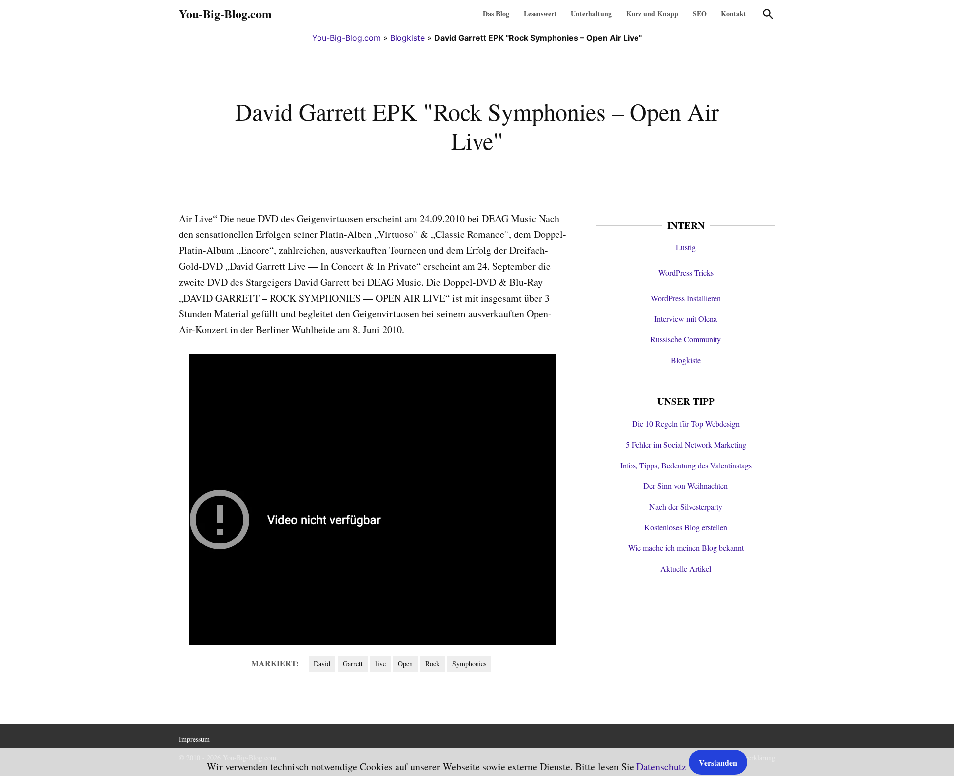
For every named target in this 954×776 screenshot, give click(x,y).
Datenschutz (661, 766)
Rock (432, 663)
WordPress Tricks (686, 272)
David (322, 663)
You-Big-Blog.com (225, 13)
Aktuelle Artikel (685, 568)
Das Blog (496, 13)
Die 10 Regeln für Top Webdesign (686, 423)
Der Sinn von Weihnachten (685, 485)
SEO (700, 13)
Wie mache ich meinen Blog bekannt (686, 548)
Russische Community (685, 339)
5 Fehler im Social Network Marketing (686, 444)
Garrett (353, 663)
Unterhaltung (591, 13)
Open (405, 663)
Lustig (686, 247)
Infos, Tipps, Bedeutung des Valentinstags (686, 465)
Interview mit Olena (685, 318)
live (380, 663)
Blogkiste (407, 38)
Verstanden (718, 762)
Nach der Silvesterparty (685, 506)
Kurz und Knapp (652, 13)
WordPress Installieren (686, 298)
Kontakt (733, 13)
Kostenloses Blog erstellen (685, 527)
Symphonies (469, 663)
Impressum (194, 739)
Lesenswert (540, 13)
